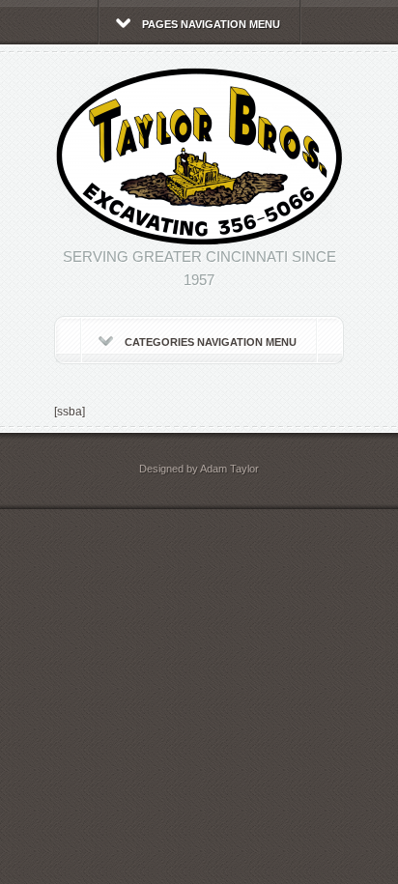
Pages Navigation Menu (211, 24)
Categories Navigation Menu (211, 342)
